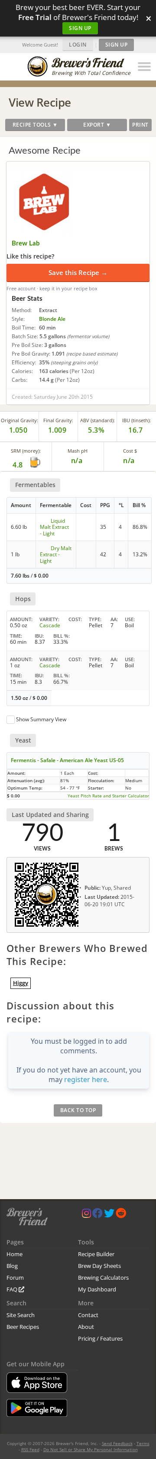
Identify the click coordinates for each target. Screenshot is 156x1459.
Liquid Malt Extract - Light (54, 527)
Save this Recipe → (78, 272)
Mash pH (78, 450)
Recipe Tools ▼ (35, 124)
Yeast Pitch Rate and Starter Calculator (108, 796)
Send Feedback (117, 1443)
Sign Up (80, 28)
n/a (129, 460)
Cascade (49, 625)
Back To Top (78, 1110)
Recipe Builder (96, 1254)
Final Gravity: (58, 420)
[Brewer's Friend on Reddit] (121, 1215)
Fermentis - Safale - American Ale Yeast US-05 (67, 760)
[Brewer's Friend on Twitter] (109, 1215)
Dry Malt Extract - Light (56, 555)
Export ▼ (97, 124)
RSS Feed (30, 1449)
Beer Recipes (22, 1327)
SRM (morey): (26, 450)
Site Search (20, 1315)
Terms (143, 1443)
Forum (15, 1277)
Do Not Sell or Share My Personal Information (90, 1449)
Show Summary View (41, 719)
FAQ (12, 1289)
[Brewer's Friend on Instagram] (86, 1215)
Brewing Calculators (103, 1277)
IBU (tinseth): (136, 420)
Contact (88, 1315)
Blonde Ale (52, 319)
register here (85, 1079)
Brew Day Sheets (99, 1266)
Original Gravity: (19, 420)
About (86, 1327)
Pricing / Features (100, 1338)
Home (14, 1254)
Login (78, 44)
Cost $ (130, 450)
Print (140, 124)
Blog (12, 1266)
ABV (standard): (97, 420)
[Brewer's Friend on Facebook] (97, 1215)
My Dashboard (97, 1289)
